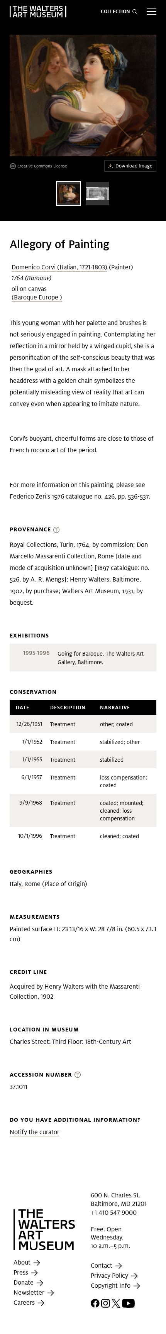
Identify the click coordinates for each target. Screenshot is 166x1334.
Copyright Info (111, 1286)
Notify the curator (34, 1132)
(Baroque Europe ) (37, 297)
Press (22, 1272)
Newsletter (30, 1292)
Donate (24, 1282)
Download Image (133, 165)
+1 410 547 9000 (114, 1213)
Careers (25, 1302)
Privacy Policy (110, 1275)
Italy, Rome (25, 884)
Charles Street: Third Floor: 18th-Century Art (70, 1042)
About (23, 1262)
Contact (102, 1265)
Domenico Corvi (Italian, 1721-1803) (59, 267)
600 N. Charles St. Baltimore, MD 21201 (119, 1199)
